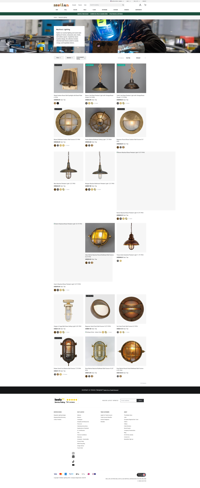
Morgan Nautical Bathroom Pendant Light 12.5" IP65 (99, 183)
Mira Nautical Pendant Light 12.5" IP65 (64, 183)
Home (55, 17)
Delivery (79, 415)
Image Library (80, 445)
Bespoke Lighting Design (60, 415)
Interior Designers (105, 419)
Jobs (125, 417)
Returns (79, 417)
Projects (80, 5)
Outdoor (116, 9)
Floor (94, 9)
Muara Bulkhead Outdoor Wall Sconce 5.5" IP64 (67, 139)
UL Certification (81, 430)
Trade (85, 5)
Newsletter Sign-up (128, 439)
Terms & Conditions (82, 434)
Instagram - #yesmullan (83, 439)
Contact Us (126, 437)
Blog (125, 432)
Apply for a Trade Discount (111, 390)
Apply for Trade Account (106, 415)
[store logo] (61, 4)
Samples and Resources (83, 421)
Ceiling (75, 9)
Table (84, 9)
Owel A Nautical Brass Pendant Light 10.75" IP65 (67, 284)
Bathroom (104, 9)
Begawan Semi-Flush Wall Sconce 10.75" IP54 (98, 326)
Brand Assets (127, 428)
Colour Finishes (57, 419)
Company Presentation (129, 430)
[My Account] (140, 5)
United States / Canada (117, 1)
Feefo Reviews (127, 426)
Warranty (79, 437)
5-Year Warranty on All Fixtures (116, 13)
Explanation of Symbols (83, 428)
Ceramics (126, 9)
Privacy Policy (80, 441)
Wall (65, 9)
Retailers (103, 421)
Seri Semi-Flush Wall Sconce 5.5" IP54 (127, 326)
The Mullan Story (128, 415)
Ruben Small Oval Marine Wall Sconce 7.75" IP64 (67, 368)
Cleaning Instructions (82, 426)
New (57, 9)
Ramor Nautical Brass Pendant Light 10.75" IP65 (130, 213)
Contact (144, 1)
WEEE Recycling (81, 443)
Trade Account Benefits (106, 417)
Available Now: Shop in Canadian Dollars (99, 13)
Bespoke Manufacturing (59, 417)
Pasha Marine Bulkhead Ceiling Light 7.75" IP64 (98, 139)
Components (138, 9)
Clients (125, 421)
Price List (79, 424)
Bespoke (74, 5)
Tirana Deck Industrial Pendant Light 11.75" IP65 (130, 255)
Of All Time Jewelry (128, 434)
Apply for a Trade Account (82, 13)
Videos (125, 424)
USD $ (128, 1)
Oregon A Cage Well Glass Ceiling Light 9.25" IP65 (67, 326)
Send (140, 400)
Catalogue (79, 419)
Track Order (80, 448)
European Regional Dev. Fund (131, 419)
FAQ (78, 432)
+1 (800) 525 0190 (141, 481)
